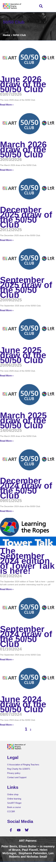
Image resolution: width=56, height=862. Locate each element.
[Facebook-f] (10, 830)
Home (6, 35)
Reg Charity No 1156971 (18, 769)
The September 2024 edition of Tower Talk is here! (27, 561)
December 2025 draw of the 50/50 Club (26, 217)
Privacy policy (13, 773)
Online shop (12, 794)
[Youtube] (18, 830)
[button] (41, 6)
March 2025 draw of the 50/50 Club (23, 420)
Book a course (14, 807)
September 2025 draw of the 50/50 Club (26, 287)
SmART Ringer (14, 803)
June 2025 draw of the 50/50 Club (23, 355)
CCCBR (11, 811)
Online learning (14, 798)
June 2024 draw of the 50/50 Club (23, 704)
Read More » (6, 104)
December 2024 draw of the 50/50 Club (26, 488)
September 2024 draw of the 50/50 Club (26, 636)
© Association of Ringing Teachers (23, 764)
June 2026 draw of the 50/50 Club (23, 84)
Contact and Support (16, 777)
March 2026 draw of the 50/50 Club (23, 149)
